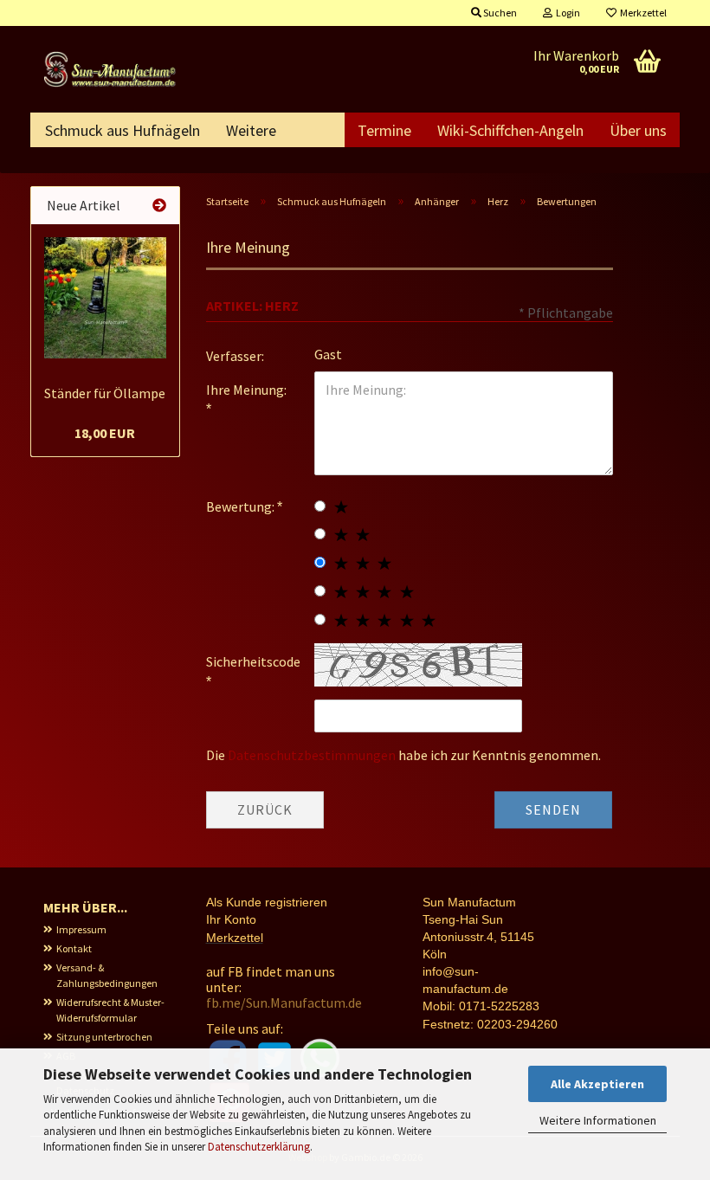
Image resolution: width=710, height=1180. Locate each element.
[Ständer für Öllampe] (105, 298)
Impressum (81, 929)
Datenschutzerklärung (259, 1146)
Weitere (251, 130)
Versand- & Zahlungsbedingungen (107, 975)
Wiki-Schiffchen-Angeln (510, 130)
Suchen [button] (499, 12)
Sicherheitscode (253, 661)
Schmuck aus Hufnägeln (122, 130)
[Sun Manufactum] (111, 69)
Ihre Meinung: (246, 389)
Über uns (638, 130)
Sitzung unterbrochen (104, 1036)
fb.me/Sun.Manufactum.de (284, 1002)
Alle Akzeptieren (597, 1084)
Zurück (265, 809)
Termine (384, 130)
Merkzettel (641, 12)
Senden (553, 809)
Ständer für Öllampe (104, 393)
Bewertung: (241, 506)
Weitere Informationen (597, 1120)
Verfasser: (235, 355)
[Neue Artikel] (159, 206)
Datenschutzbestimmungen (312, 755)
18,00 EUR (104, 433)
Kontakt (74, 948)
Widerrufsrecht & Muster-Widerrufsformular (110, 1010)
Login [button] (566, 12)
